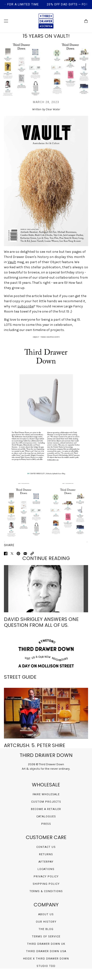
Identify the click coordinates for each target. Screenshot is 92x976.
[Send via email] (25, 553)
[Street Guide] (46, 653)
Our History (46, 921)
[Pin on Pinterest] (18, 553)
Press (46, 824)
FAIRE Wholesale (46, 794)
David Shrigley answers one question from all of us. (41, 622)
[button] (32, 553)
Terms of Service (46, 936)
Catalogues (46, 816)
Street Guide (20, 677)
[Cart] (86, 21)
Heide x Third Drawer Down (46, 958)
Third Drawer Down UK (46, 944)
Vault (12, 262)
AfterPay (46, 861)
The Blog (46, 929)
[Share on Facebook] (5, 553)
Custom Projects (46, 801)
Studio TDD (46, 966)
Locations (46, 869)
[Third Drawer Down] (46, 21)
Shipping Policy (46, 884)
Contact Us (46, 847)
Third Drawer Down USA (46, 951)
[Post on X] (12, 553)
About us (46, 914)
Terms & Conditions (46, 891)
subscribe (25, 306)
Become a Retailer (46, 809)
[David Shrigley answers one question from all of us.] (46, 588)
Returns (46, 854)
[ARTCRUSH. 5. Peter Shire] (46, 713)
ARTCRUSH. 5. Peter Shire (34, 745)
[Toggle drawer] (6, 21)
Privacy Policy (46, 876)
